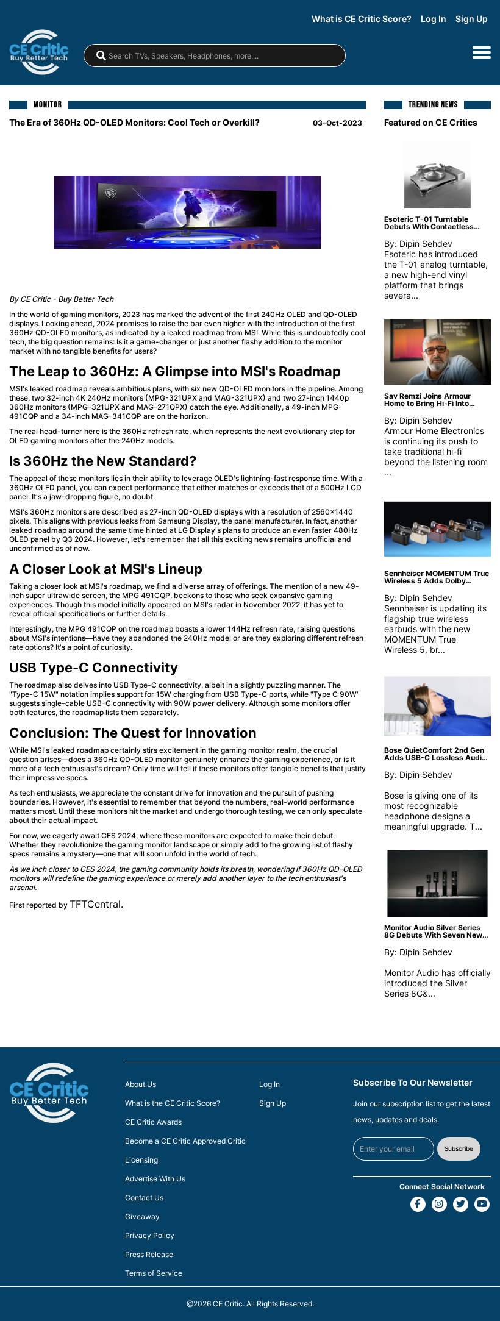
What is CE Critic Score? (362, 19)
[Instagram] (439, 1204)
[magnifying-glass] (101, 55)
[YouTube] (482, 1204)
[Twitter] (460, 1204)
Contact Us (144, 1198)
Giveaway (142, 1216)
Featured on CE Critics (430, 122)
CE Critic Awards (153, 1122)
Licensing (141, 1160)
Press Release (149, 1254)
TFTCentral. (96, 904)
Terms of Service (153, 1273)
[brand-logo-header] (45, 52)
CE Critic (228, 1303)
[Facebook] (418, 1204)
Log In (433, 19)
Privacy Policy (149, 1235)
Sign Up (471, 19)
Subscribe (459, 1148)
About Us (140, 1084)
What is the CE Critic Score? (172, 1103)
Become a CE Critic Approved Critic (185, 1141)
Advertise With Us (155, 1179)
